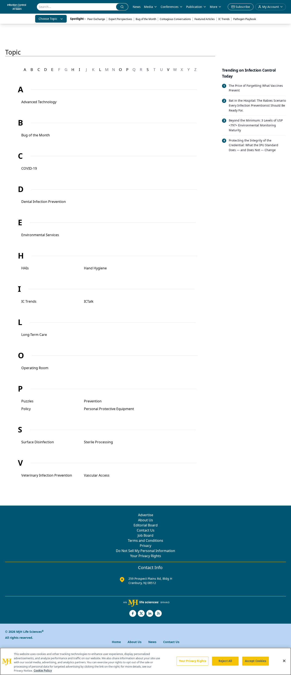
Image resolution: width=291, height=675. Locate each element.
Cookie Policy (43, 670)
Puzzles (27, 401)
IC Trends (224, 19)
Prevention (93, 401)
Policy (26, 408)
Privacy (145, 545)
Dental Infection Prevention (43, 201)
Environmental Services (40, 235)
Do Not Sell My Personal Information (145, 550)
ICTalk (89, 301)
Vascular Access (96, 475)
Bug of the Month (146, 19)
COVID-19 (29, 168)
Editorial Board (146, 525)
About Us (145, 520)
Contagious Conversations (175, 19)
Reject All (225, 661)
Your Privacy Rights (145, 556)
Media (148, 7)
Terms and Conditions (145, 540)
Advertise (145, 515)
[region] (145, 661)
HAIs (25, 268)
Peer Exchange (96, 19)
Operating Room (34, 368)
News (137, 7)
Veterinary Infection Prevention (46, 475)
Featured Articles (204, 19)
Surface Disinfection (37, 442)
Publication (194, 7)
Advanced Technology (38, 102)
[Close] (284, 661)
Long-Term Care (34, 334)
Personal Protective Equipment (109, 408)
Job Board (145, 535)
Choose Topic (48, 19)
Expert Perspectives (120, 19)
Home (116, 642)
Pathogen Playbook (244, 19)
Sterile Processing (98, 442)
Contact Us (145, 530)
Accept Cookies (255, 661)
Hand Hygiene (95, 268)
